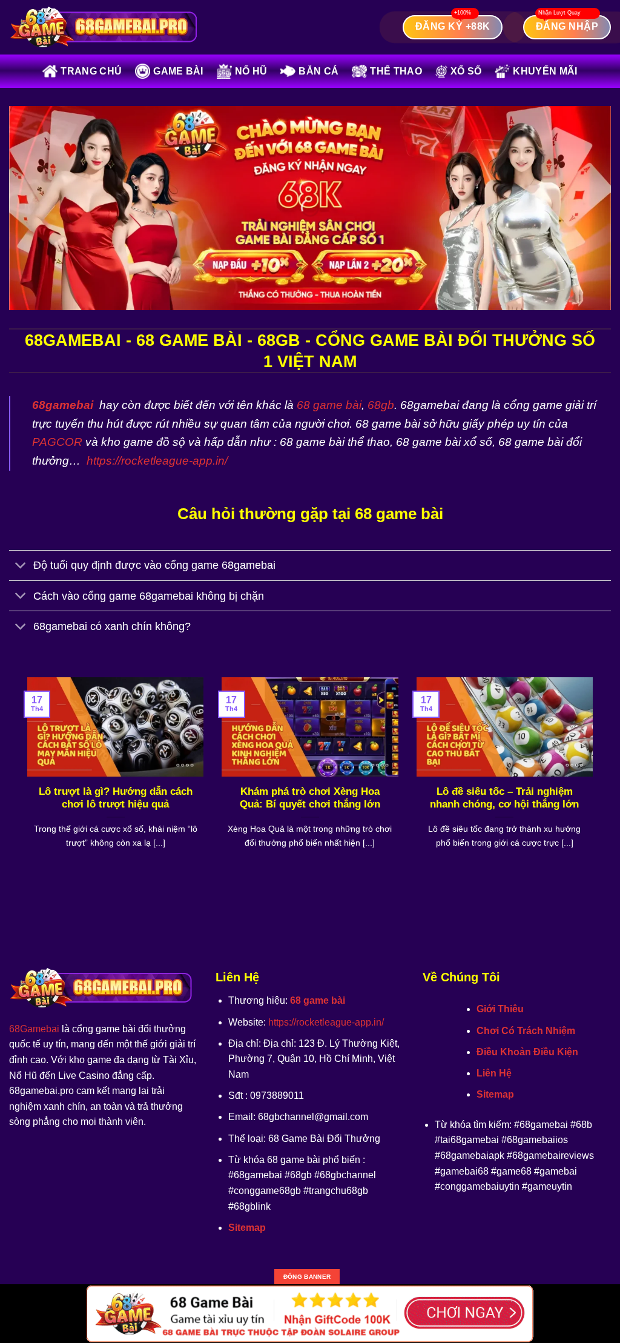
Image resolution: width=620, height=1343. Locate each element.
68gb (381, 405)
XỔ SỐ (466, 71)
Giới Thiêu (500, 1009)
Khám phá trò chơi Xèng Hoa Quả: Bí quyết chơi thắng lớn (310, 798)
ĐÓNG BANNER (307, 1276)
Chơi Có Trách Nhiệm (526, 1031)
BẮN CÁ (318, 71)
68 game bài (329, 405)
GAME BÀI (178, 71)
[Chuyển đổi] (21, 567)
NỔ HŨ (251, 71)
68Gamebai (34, 1029)
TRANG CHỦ (91, 71)
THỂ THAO (396, 71)
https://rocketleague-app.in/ (157, 460)
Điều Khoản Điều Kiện (527, 1052)
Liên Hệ (494, 1073)
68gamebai (62, 405)
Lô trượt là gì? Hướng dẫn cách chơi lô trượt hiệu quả (116, 798)
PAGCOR (57, 442)
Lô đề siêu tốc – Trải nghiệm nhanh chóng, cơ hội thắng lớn (504, 798)
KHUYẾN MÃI (545, 71)
